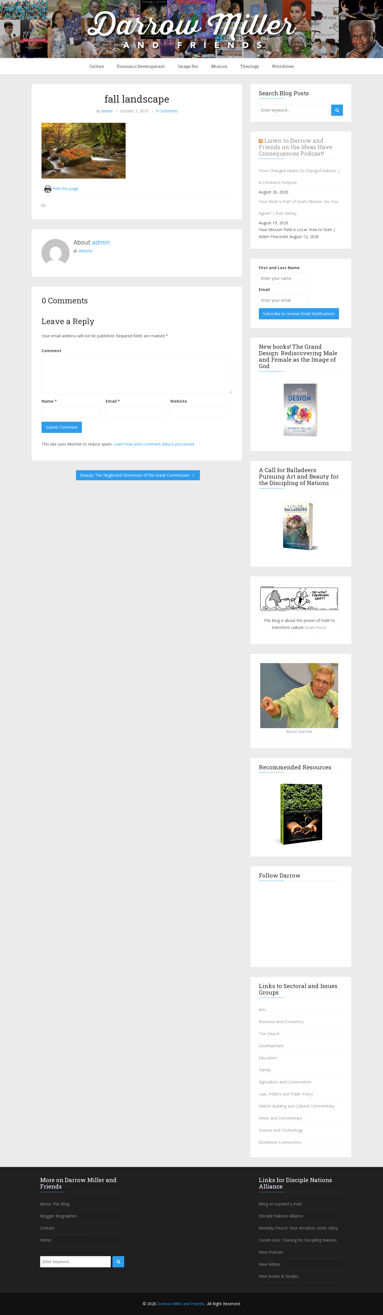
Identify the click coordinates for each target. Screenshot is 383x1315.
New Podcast (271, 1252)
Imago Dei (188, 66)
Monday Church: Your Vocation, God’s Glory (298, 1228)
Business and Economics (281, 1021)
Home (45, 1240)
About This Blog (54, 1203)
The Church (269, 1033)
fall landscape (137, 98)
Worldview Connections (280, 1142)
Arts (262, 1009)
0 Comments (167, 111)
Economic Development (141, 66)
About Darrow (299, 731)
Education (268, 1057)
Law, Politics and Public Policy (286, 1094)
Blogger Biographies (58, 1216)
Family (265, 1069)
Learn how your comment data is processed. (154, 444)
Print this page (65, 188)
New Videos (269, 1264)
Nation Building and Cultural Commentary (296, 1106)
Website (86, 250)
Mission (219, 66)
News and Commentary (280, 1118)
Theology (249, 66)
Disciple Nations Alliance (281, 1216)
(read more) (315, 627)
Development (271, 1045)
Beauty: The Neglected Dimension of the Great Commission (135, 475)
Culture (96, 66)
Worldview (283, 66)
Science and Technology (281, 1130)
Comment (51, 350)
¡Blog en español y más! (280, 1203)
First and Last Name (279, 267)
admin (106, 111)
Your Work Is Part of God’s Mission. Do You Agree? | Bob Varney (298, 207)
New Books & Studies (279, 1276)
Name (49, 401)
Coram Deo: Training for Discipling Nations (298, 1240)
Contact (47, 1228)
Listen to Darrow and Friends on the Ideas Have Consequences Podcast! (295, 147)
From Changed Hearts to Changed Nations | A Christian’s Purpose (299, 176)
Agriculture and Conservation (285, 1082)
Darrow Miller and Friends (180, 1303)
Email (113, 401)
